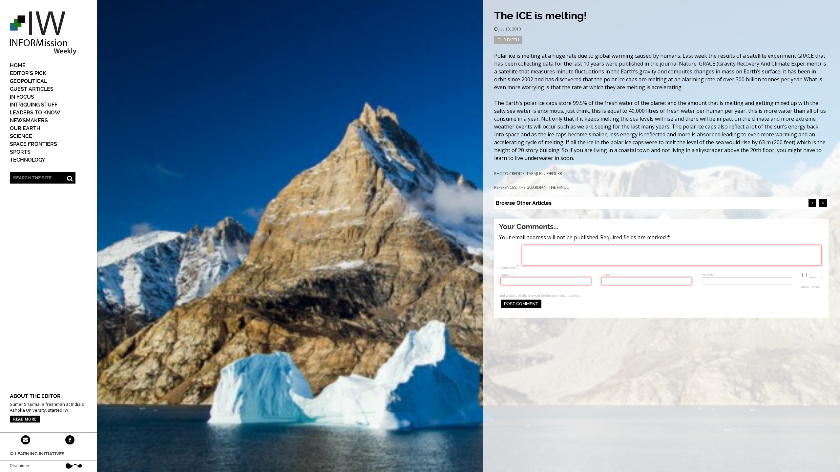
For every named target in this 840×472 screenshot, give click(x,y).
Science (21, 136)
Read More (24, 419)
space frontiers (33, 144)
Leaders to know (35, 112)
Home (18, 65)
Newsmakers (29, 120)
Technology (27, 160)
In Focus (22, 97)
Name (507, 275)
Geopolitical (28, 81)
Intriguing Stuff (33, 105)
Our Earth (25, 128)
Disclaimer (20, 465)
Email (607, 275)
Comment (510, 267)
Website (708, 275)
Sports (20, 152)
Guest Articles (31, 89)
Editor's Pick (28, 73)
